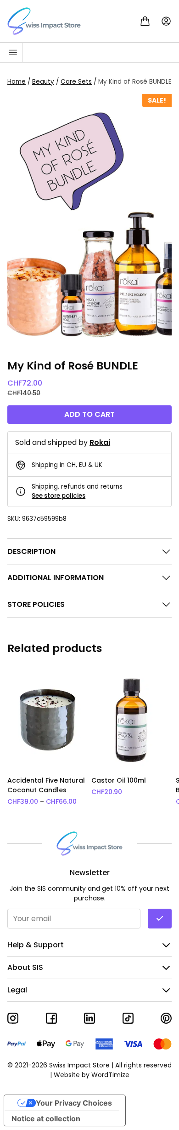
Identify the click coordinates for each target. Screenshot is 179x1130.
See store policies (58, 495)
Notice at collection (45, 1118)
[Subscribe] (160, 918)
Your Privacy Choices (74, 1102)
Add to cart (89, 414)
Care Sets (76, 81)
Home (16, 81)
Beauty (43, 81)
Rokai (100, 442)
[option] (48, 738)
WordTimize (110, 1074)
